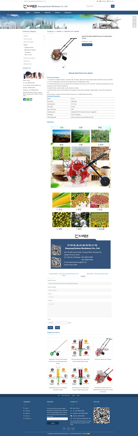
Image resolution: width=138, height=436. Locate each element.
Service (57, 12)
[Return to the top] (134, 26)
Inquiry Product (52, 280)
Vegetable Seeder (29, 47)
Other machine (28, 54)
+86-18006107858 (33, 90)
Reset (57, 327)
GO (113, 6)
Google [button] (73, 395)
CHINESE (103, 1)
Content (50, 300)
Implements (27, 61)
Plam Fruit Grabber (28, 42)
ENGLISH (111, 1)
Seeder (59, 31)
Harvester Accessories (29, 58)
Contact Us (68, 12)
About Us (47, 12)
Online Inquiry (87, 44)
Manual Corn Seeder (71, 31)
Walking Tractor (28, 64)
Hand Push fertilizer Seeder (101, 273)
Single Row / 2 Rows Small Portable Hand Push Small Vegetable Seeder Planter (58, 361)
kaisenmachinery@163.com (34, 85)
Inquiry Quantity (52, 287)
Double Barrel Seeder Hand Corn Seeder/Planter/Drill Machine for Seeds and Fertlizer (103, 389)
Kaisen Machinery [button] (65, 395)
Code (49, 319)
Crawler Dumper (28, 39)
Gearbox (26, 36)
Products (37, 12)
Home (27, 12)
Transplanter (28, 52)
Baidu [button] (78, 395)
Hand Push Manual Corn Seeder (103, 359)
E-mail (50, 293)
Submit (50, 327)
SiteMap (85, 433)
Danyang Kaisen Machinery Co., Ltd (63, 433)
